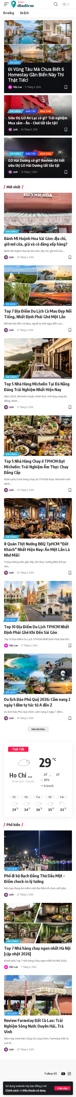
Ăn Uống (15, 111)
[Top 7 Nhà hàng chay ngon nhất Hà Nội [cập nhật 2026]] (38, 923)
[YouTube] (63, 1074)
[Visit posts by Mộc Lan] (10, 87)
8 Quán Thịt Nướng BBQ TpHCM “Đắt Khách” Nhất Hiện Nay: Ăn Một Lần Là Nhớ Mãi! (37, 549)
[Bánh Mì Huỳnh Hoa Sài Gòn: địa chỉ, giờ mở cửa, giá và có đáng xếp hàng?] (38, 213)
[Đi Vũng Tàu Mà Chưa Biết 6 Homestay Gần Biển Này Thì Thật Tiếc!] (38, 41)
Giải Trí (30, 111)
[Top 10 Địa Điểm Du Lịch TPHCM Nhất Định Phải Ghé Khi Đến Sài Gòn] (38, 601)
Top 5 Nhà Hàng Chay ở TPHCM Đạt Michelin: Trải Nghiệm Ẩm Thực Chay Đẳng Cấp (36, 466)
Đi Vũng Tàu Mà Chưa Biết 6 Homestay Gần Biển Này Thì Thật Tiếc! (36, 74)
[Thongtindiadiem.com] (24, 4)
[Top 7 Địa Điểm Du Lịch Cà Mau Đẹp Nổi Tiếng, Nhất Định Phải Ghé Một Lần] (38, 285)
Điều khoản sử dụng (33, 1090)
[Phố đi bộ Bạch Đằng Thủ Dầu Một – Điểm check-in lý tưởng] (38, 850)
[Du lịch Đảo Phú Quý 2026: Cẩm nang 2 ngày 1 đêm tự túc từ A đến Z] (38, 674)
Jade (15, 129)
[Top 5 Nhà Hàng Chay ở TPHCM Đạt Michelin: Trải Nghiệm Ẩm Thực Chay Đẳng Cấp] (38, 435)
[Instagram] (69, 1074)
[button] (62, 1088)
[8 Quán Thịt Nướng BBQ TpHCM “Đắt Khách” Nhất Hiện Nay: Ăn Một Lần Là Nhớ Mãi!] (38, 518)
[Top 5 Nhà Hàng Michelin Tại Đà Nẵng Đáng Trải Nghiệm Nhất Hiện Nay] (38, 358)
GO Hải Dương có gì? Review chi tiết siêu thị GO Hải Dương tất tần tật (36, 163)
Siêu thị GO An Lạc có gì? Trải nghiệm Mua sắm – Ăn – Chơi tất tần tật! (37, 120)
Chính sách (12, 1090)
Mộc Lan (17, 87)
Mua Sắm (45, 111)
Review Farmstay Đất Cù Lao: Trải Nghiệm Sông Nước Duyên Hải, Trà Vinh (33, 1026)
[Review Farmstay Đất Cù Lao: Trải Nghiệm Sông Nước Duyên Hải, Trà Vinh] (38, 995)
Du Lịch (14, 62)
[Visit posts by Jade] (10, 130)
